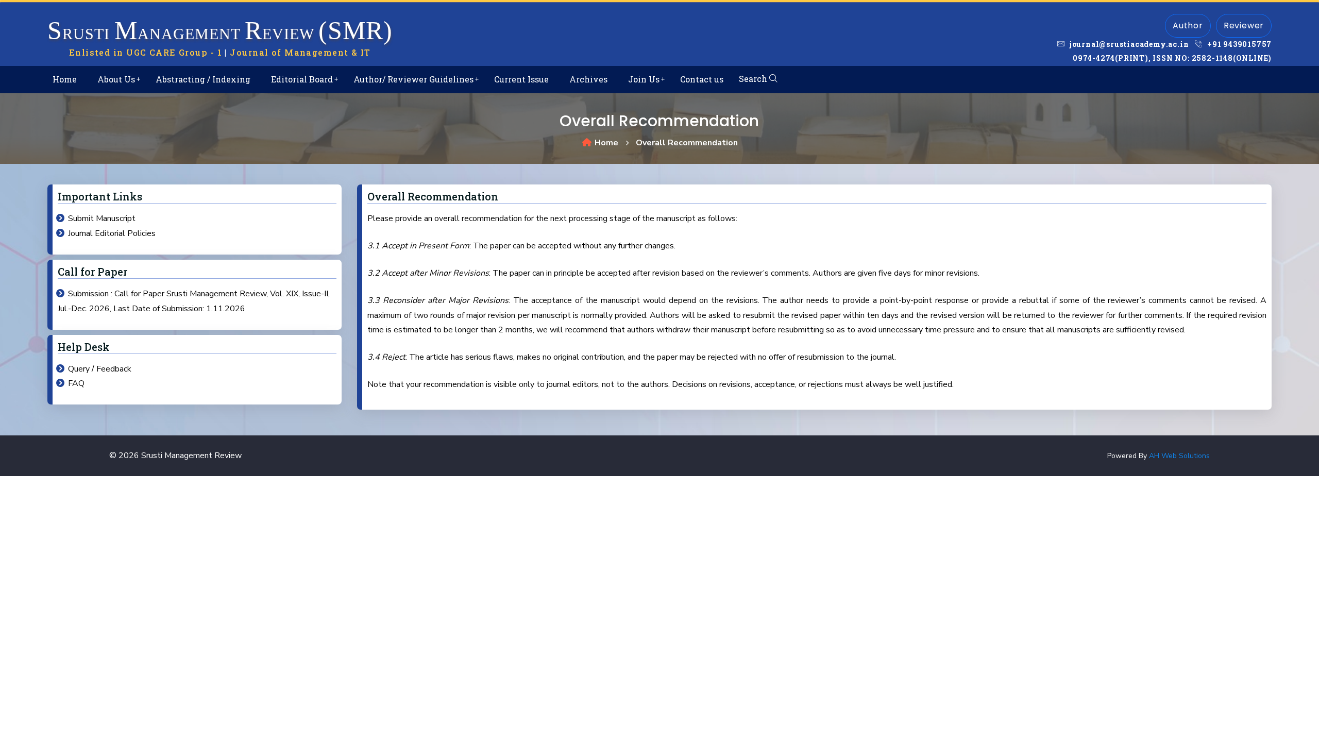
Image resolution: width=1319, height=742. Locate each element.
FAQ (76, 383)
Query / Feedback (99, 369)
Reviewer (1244, 25)
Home (65, 79)
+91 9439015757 (1238, 44)
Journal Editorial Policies (112, 233)
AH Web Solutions (1179, 456)
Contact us (701, 79)
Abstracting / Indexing (203, 79)
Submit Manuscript (102, 218)
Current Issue (521, 79)
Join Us (644, 79)
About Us (116, 79)
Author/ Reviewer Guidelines (413, 79)
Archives (588, 79)
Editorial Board (302, 79)
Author (1188, 25)
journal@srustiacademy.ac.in (1128, 44)
